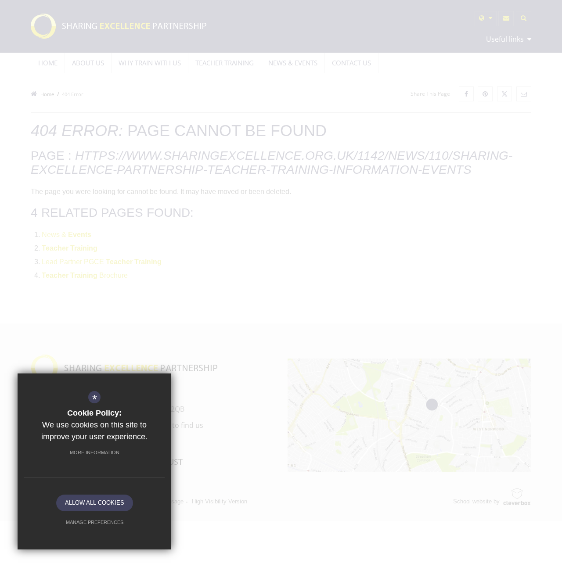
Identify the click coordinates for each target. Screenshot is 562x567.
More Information (94, 452)
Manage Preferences (94, 522)
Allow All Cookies (94, 502)
